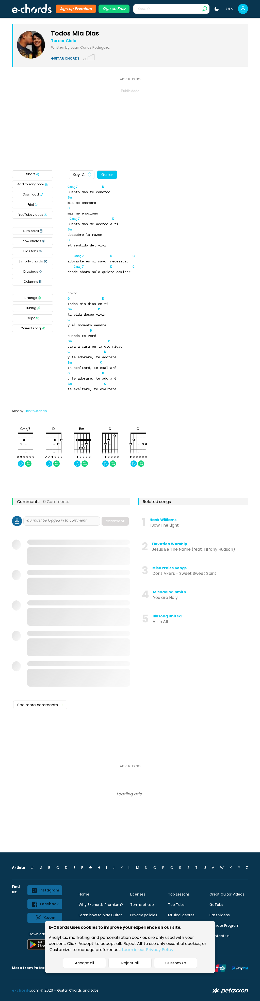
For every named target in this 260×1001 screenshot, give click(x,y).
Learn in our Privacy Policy (147, 950)
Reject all (130, 963)
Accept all (84, 963)
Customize (175, 963)
